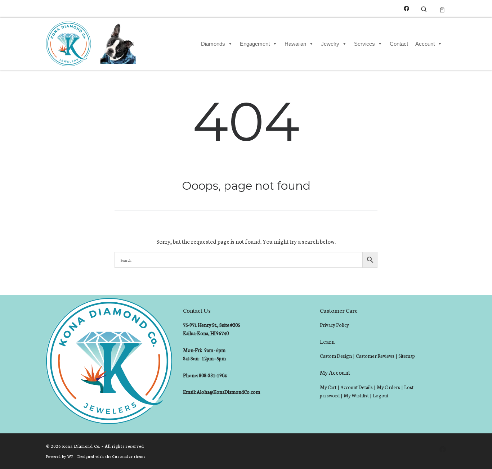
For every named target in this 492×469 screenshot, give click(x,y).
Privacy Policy (334, 324)
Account (425, 44)
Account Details (356, 387)
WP (70, 456)
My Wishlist (356, 395)
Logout (380, 395)
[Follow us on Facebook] (406, 8)
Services (364, 44)
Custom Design (336, 355)
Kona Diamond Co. (81, 446)
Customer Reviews (375, 355)
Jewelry (330, 44)
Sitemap (406, 355)
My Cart (328, 387)
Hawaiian (295, 44)
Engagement (255, 44)
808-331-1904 (213, 375)
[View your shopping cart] (442, 8)
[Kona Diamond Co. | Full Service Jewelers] (92, 42)
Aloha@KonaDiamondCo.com (228, 391)
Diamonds (213, 44)
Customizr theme (129, 456)
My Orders (388, 387)
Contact (399, 44)
